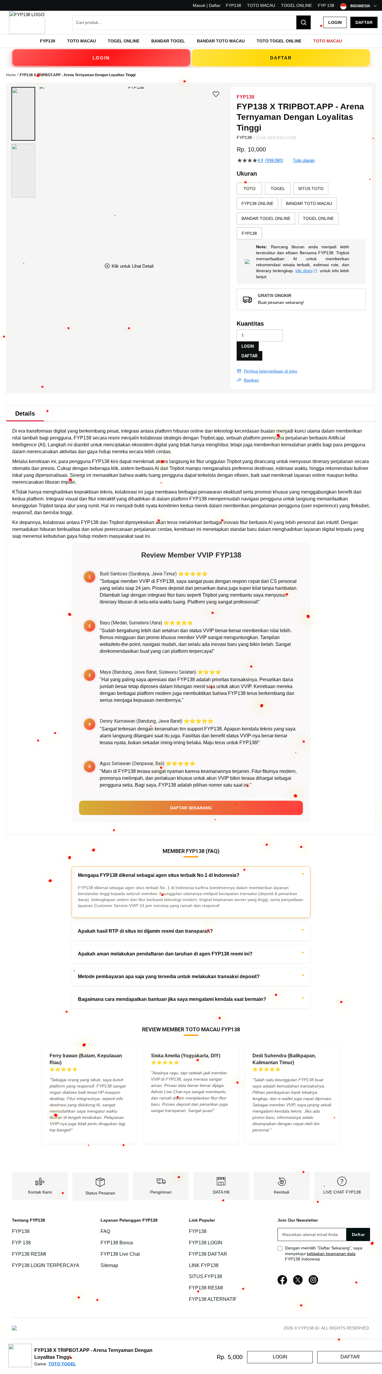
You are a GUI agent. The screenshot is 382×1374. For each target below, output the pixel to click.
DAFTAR (281, 57)
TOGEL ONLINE (296, 5)
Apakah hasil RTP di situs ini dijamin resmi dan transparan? (145, 931)
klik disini (303, 270)
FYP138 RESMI (29, 1254)
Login (335, 22)
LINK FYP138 (203, 1265)
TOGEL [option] (278, 188)
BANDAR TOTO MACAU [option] (309, 203)
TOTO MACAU (261, 5)
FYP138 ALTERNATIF (213, 1299)
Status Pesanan (100, 1193)
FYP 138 (326, 5)
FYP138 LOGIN (205, 1242)
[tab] (25, 413)
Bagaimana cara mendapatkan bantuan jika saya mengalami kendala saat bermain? (172, 999)
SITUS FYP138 (205, 1276)
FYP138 (233, 5)
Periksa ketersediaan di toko (270, 371)
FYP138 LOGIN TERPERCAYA (45, 1265)
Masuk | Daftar (207, 5)
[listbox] (301, 211)
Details (25, 413)
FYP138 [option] (249, 233)
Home (11, 75)
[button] (23, 114)
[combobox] (191, 22)
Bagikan (251, 380)
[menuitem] (47, 41)
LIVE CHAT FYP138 (342, 1192)
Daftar (363, 22)
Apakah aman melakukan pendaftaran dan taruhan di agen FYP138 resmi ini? (165, 953)
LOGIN (101, 57)
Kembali (281, 1192)
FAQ (105, 1231)
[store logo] (27, 22)
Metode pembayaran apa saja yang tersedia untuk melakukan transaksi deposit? (169, 976)
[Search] (303, 22)
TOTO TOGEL (62, 1363)
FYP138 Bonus (117, 1242)
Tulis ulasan (304, 160)
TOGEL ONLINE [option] (318, 218)
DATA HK (221, 1192)
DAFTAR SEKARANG (191, 807)
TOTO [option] (249, 188)
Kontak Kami (40, 1192)
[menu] (191, 41)
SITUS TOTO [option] (311, 188)
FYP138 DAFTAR (208, 1254)
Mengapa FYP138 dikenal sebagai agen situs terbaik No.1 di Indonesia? (158, 875)
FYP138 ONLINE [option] (257, 203)
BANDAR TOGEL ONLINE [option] (265, 218)
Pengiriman (161, 1192)
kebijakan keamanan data (331, 1253)
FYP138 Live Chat (120, 1254)
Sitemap (109, 1265)
